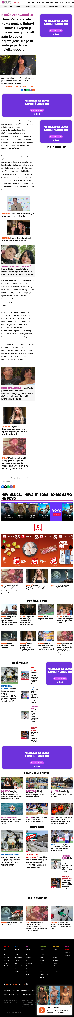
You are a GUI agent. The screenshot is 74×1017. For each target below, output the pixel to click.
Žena (56, 2)
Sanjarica (67, 955)
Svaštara (55, 966)
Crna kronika (7, 955)
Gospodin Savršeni (54, 6)
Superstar (28, 966)
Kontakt (18, 994)
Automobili (42, 977)
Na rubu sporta (18, 957)
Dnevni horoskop (57, 955)
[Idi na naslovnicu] (7, 4)
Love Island (42, 6)
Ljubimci (42, 960)
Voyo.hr (18, 1002)
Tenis (16, 963)
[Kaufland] (37, 527)
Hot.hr (24, 87)
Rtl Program (14, 478)
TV (34, 6)
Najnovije (67, 952)
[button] (3, 504)
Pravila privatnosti (9, 994)
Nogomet (17, 949)
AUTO (62, 2)
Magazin (40, 2)
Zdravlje (41, 971)
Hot (33, 2)
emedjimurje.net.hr (27, 1002)
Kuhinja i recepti (43, 955)
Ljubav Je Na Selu (23, 478)
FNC (16, 969)
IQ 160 (68, 2)
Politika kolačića (36, 990)
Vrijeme (6, 969)
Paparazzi (27, 6)
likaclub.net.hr (25, 1007)
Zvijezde (4, 6)
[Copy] (33, 90)
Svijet (5, 952)
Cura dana (55, 952)
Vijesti (5, 949)
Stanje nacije (7, 963)
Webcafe (49, 2)
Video (67, 949)
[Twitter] (25, 90)
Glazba (18, 6)
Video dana (55, 971)
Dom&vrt (42, 952)
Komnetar (55, 957)
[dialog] (54, 1000)
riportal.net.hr (25, 1004)
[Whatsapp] (27, 90)
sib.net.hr (36, 1002)
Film (11, 6)
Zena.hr (12, 1002)
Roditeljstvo (42, 969)
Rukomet (17, 952)
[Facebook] (22, 90)
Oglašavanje (15, 990)
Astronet (55, 949)
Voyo (71, 6)
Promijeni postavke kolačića (29, 994)
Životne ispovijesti (44, 974)
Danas (6, 946)
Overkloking (55, 960)
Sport (28, 2)
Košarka (17, 960)
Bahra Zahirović (6, 481)
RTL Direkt (6, 960)
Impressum (7, 990)
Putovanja (42, 966)
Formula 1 (17, 971)
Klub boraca (18, 955)
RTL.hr (6, 1002)
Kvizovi (54, 969)
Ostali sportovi (18, 966)
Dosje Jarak (7, 966)
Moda (41, 963)
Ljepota (41, 957)
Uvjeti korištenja (25, 990)
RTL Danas (6, 957)
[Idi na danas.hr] (19, 2)
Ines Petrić (5, 478)
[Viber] (30, 90)
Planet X (55, 963)
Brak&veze (42, 949)
